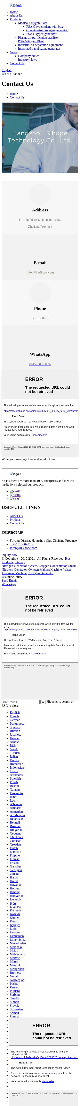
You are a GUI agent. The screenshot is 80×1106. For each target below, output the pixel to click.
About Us (16, 15)
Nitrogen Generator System (19, 566)
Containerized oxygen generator (47, 30)
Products (15, 19)
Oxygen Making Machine (45, 569)
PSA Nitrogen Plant (31, 41)
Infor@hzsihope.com (23, 548)
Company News (28, 56)
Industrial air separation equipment (40, 45)
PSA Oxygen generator (41, 34)
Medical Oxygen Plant (32, 23)
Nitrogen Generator (40, 573)
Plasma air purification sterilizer (38, 37)
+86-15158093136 (22, 544)
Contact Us (17, 63)
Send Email (9, 580)
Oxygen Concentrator (53, 566)
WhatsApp (9, 584)
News (13, 52)
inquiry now (9, 555)
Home (14, 12)
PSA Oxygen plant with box (44, 26)
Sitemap (20, 562)
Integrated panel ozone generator (39, 48)
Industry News (27, 59)
